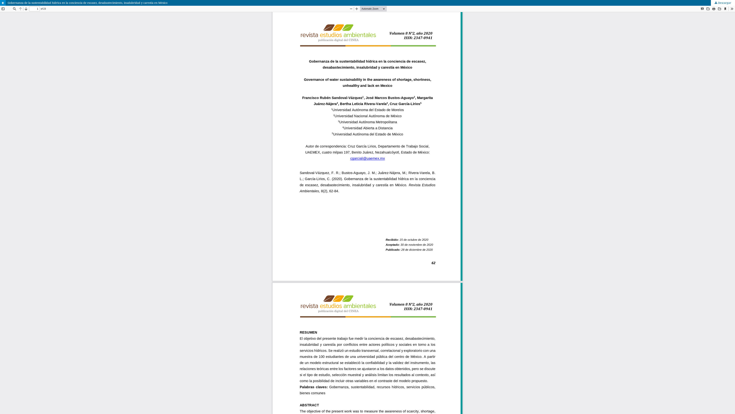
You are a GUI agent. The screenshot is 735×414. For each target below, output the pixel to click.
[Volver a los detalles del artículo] (3, 3)
